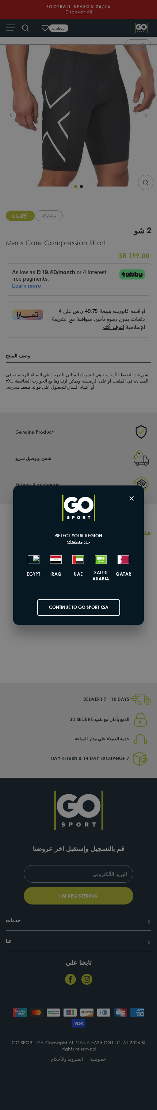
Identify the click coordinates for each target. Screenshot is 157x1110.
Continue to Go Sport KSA (78, 607)
